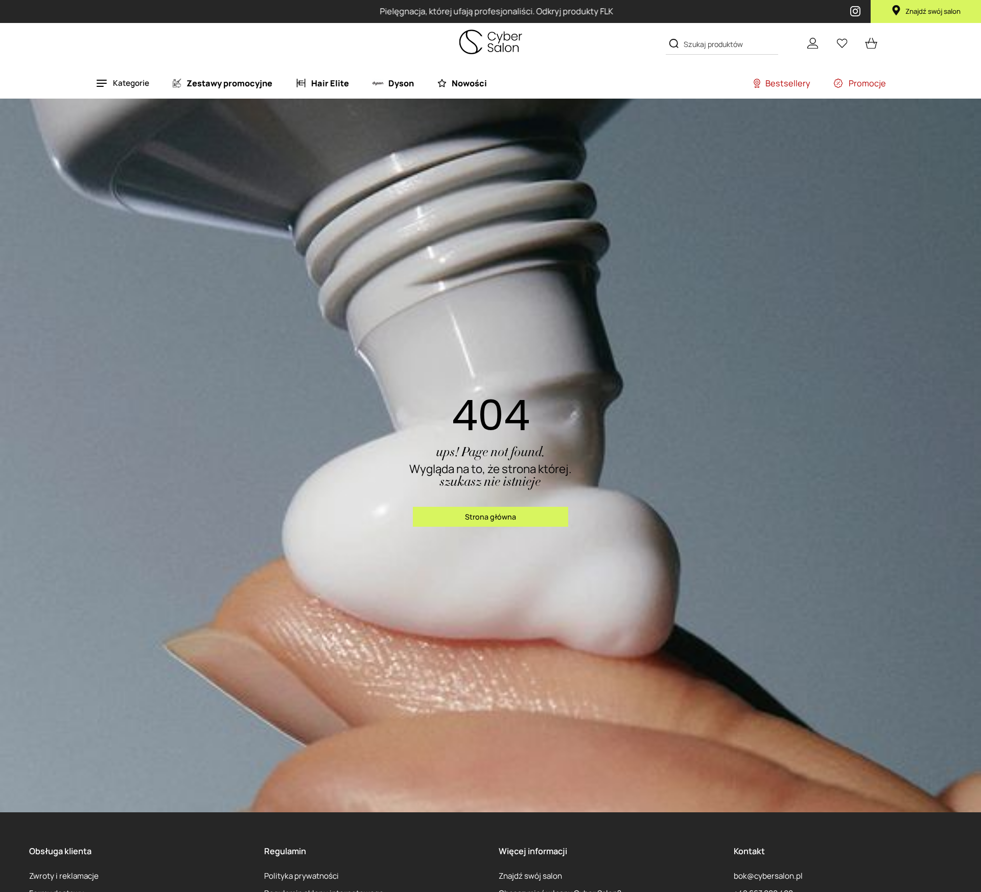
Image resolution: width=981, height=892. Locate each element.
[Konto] (812, 43)
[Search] (673, 43)
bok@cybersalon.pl (768, 876)
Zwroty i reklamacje (64, 876)
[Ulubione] (841, 43)
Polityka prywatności (301, 876)
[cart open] (871, 43)
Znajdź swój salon (933, 11)
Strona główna (490, 517)
